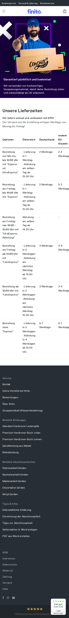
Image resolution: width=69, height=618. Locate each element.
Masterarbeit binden (14, 481)
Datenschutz (9, 564)
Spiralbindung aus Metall (16, 445)
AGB (5, 552)
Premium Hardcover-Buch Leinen (22, 439)
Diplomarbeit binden (14, 468)
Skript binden (10, 494)
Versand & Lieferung (28, 3)
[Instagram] (8, 597)
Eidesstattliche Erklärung (16, 509)
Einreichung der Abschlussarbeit (21, 516)
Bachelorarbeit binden (15, 474)
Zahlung (7, 576)
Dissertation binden (13, 487)
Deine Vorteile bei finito (16, 390)
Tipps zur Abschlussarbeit (17, 523)
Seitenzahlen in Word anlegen (19, 529)
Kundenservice (9, 3)
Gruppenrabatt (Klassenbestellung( (22, 410)
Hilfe (5, 589)
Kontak (6, 384)
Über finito (8, 403)
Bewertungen (10, 397)
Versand (7, 582)
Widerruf (7, 570)
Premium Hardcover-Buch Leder (21, 432)
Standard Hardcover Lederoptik (20, 426)
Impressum (8, 558)
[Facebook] (3, 597)
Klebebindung (10, 452)
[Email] (13, 597)
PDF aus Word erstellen (16, 536)
